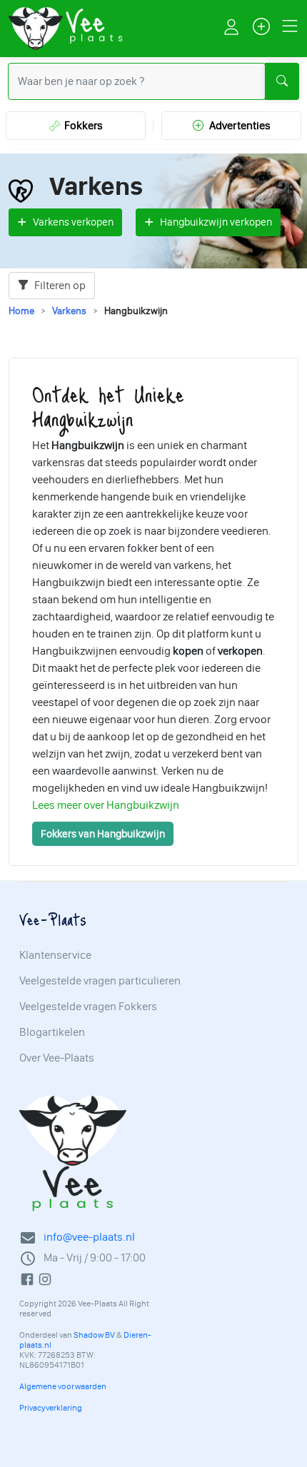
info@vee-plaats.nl (89, 1237)
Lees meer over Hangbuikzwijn (105, 805)
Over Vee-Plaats (56, 1058)
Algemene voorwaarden (62, 1386)
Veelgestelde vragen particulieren (100, 981)
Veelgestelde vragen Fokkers (88, 1006)
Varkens (69, 311)
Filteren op (59, 285)
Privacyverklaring (50, 1408)
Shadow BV (94, 1335)
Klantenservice (55, 955)
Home (21, 311)
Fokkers (81, 125)
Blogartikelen (52, 1032)
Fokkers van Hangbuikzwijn (103, 833)
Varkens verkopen (73, 222)
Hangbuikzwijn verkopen (216, 222)
